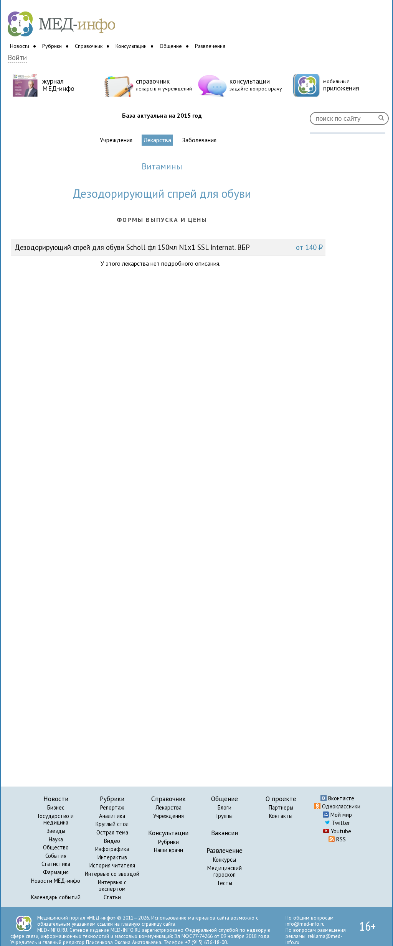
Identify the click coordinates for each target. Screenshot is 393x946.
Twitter (340, 822)
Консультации (131, 46)
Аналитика (112, 816)
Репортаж (112, 807)
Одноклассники (340, 806)
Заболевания (199, 140)
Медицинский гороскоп (224, 871)
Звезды (55, 830)
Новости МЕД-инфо (55, 880)
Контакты (280, 816)
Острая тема (112, 832)
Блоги (224, 807)
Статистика (55, 863)
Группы (224, 816)
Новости (19, 46)
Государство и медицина (56, 819)
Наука (56, 839)
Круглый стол (112, 824)
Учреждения (116, 140)
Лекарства (157, 140)
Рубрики (52, 46)
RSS (340, 839)
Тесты (224, 883)
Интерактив (112, 857)
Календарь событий (56, 897)
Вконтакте (340, 798)
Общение (171, 46)
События (55, 855)
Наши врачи (168, 850)
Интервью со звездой (112, 873)
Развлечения (210, 46)
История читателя (112, 865)
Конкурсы (224, 859)
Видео (112, 840)
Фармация (56, 872)
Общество (56, 847)
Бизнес (55, 807)
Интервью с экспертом (112, 886)
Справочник (88, 46)
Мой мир (340, 814)
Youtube (340, 831)
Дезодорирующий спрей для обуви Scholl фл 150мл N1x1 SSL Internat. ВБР (169, 247)
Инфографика (112, 848)
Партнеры (281, 807)
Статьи (112, 897)
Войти (17, 57)
